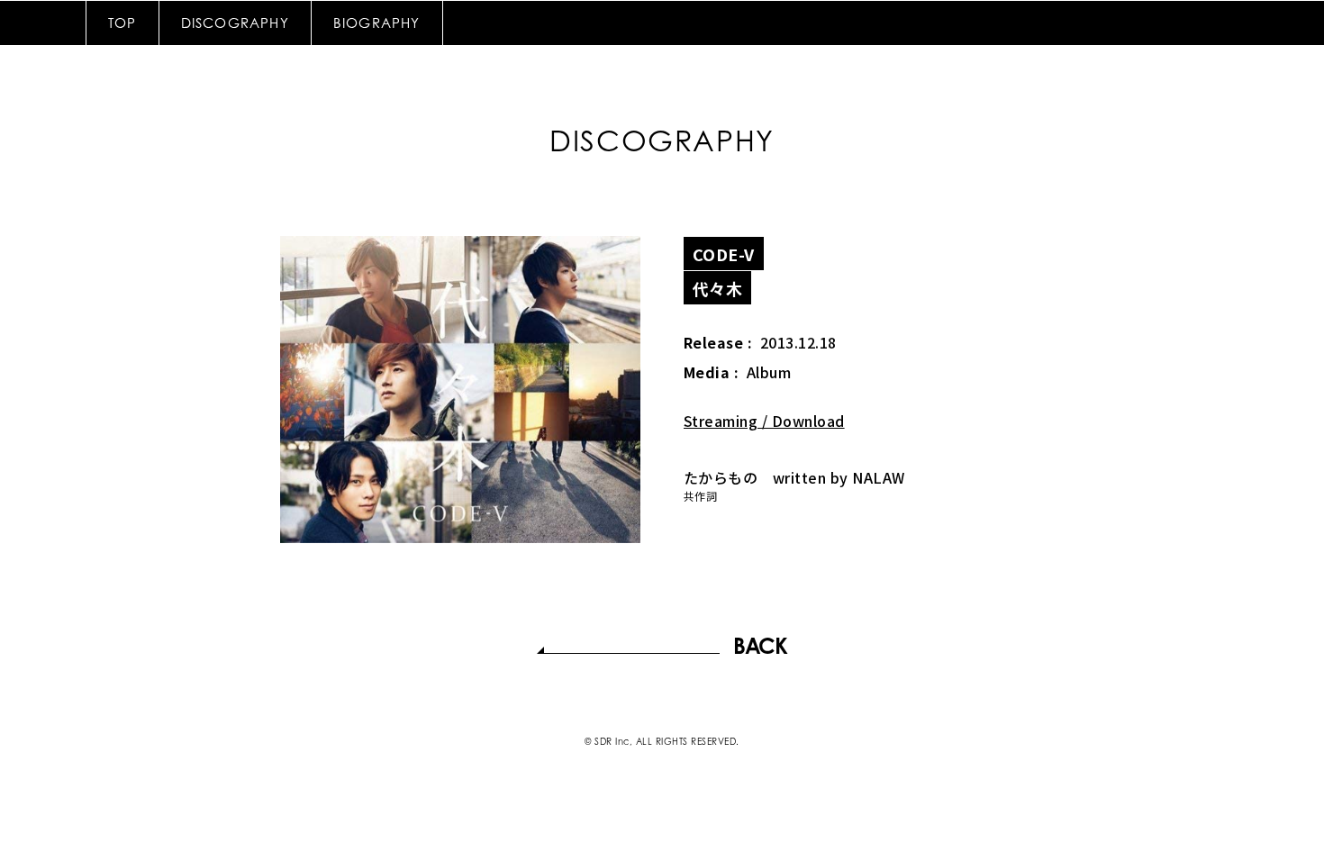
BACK (759, 645)
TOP (122, 22)
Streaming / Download (764, 420)
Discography (235, 22)
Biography (377, 22)
